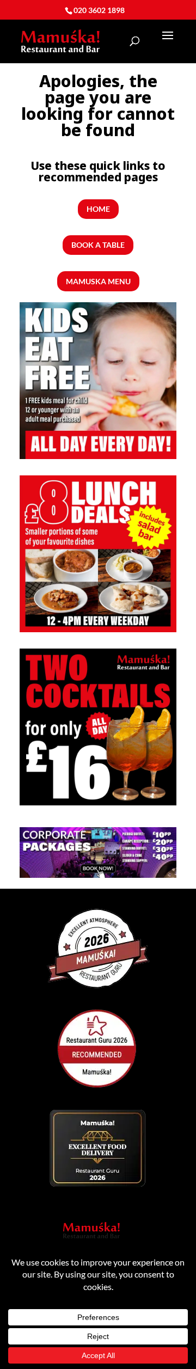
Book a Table (98, 244)
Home (98, 208)
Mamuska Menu (98, 281)
